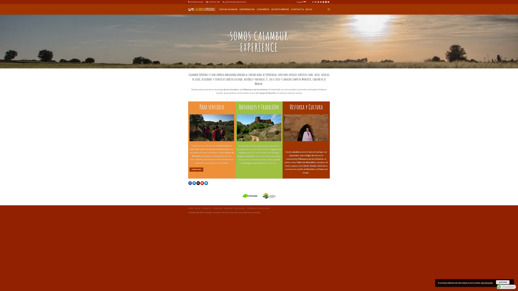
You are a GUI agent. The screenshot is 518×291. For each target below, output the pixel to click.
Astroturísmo (280, 9)
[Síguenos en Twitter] (318, 2)
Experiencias (247, 9)
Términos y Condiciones (258, 208)
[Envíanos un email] (321, 2)
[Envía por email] (198, 183)
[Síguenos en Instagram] (315, 2)
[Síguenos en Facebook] (313, 2)
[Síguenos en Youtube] (328, 2)
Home (190, 208)
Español (300, 2)
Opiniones (218, 208)
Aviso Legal (239, 208)
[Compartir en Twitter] (194, 183)
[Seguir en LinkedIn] (326, 2)
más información (487, 283)
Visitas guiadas (228, 9)
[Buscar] (329, 9)
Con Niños (263, 9)
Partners (228, 208)
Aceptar (503, 282)
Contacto (297, 9)
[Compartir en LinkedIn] (206, 183)
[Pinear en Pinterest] (202, 183)
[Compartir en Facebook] (190, 183)
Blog (309, 9)
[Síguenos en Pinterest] (323, 2)
